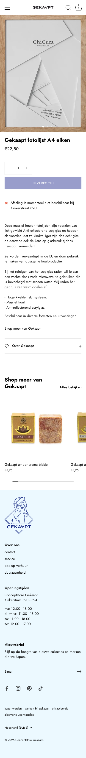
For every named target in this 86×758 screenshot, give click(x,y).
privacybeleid (60, 708)
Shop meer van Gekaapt (23, 328)
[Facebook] (7, 687)
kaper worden (13, 708)
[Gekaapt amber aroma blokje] (36, 428)
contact (10, 552)
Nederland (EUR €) (16, 728)
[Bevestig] (79, 671)
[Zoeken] (68, 8)
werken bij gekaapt (37, 708)
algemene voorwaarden (19, 714)
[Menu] (7, 8)
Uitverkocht (43, 183)
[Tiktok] (40, 687)
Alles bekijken (70, 387)
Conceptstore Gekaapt (29, 740)
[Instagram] (18, 687)
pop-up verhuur (16, 565)
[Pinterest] (29, 687)
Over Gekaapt (22, 345)
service (10, 558)
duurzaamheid (15, 572)
